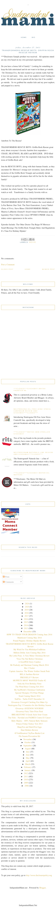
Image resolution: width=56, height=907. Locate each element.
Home (24, 37)
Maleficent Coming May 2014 (29, 637)
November (27, 739)
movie (32, 242)
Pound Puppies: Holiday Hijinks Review (29, 640)
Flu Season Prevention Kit (29, 736)
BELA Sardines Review (29, 674)
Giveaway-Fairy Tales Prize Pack (29, 711)
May (27, 758)
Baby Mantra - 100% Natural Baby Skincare (29, 720)
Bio (33, 37)
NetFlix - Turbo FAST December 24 (29, 699)
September (27, 745)
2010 (26, 779)
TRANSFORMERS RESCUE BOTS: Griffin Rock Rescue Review (29, 645)
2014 (26, 625)
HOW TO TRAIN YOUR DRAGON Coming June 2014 (29, 634)
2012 (26, 773)
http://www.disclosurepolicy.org (39, 875)
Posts (7, 576)
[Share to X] (27, 239)
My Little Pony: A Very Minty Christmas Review (29, 655)
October (27, 742)
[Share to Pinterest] (33, 239)
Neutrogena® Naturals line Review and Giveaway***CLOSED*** (33, 453)
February (27, 767)
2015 (26, 622)
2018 (27, 612)
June (27, 754)
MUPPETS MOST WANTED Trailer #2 (29, 680)
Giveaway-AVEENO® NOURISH (29, 708)
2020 (27, 606)
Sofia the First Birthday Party (29, 683)
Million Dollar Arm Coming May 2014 (29, 652)
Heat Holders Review (29, 730)
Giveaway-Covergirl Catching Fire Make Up (29, 702)
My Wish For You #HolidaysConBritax (29, 649)
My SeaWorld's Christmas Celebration (29, 689)
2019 (27, 609)
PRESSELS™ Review (29, 677)
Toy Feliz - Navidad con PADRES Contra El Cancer (29, 717)
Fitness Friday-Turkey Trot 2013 (29, 723)
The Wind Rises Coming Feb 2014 (29, 686)
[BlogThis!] (25, 239)
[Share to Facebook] (30, 239)
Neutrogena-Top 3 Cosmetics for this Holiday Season (29, 705)
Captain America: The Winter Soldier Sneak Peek (29, 671)
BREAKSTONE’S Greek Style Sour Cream (29, 714)
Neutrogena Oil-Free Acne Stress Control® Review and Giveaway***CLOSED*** (32, 411)
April (28, 761)
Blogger (42, 887)
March (27, 764)
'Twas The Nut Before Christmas (29, 658)
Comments (9, 582)
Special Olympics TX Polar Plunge (29, 692)
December (28, 631)
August (28, 748)
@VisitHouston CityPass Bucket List (29, 733)
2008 (27, 785)
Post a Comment (8, 264)
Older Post (7, 269)
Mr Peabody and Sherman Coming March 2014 (29, 665)
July (27, 751)
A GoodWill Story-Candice (29, 661)
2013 (26, 628)
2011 (26, 776)
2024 (27, 603)
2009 (26, 782)
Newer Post (48, 269)
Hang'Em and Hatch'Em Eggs (29, 727)
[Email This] (22, 239)
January (28, 770)
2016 (26, 619)
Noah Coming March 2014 (29, 696)
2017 (27, 616)
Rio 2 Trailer (29, 668)
